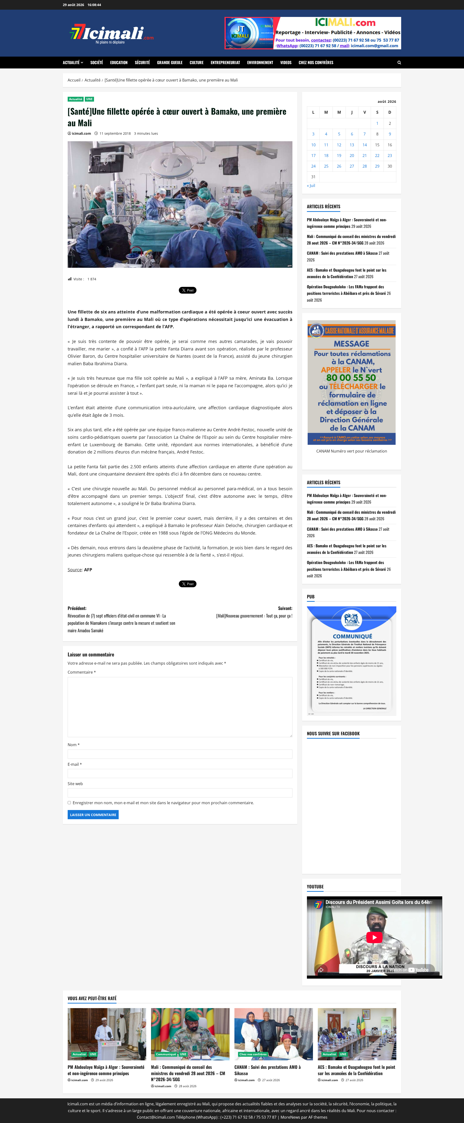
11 (326, 145)
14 (364, 145)
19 (339, 155)
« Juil (311, 185)
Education (119, 62)
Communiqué (166, 1054)
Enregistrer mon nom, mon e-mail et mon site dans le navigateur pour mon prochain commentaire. (163, 802)
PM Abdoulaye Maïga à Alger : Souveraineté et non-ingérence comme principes (106, 1070)
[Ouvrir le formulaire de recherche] (399, 62)
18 (326, 155)
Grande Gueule (169, 62)
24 (313, 166)
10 (313, 145)
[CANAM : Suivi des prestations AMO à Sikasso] (273, 1034)
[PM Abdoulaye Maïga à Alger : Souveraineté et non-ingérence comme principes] (107, 1034)
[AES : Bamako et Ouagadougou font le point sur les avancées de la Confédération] (357, 1034)
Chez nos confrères (316, 62)
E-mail (75, 764)
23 (390, 155)
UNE (89, 99)
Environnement (260, 62)
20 (352, 155)
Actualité (71, 62)
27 (352, 166)
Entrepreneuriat (225, 62)
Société (96, 62)
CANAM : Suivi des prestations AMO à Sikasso (342, 253)
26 (339, 166)
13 (352, 145)
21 (364, 155)
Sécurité (142, 62)
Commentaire (82, 672)
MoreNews (290, 1117)
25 (326, 166)
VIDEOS (285, 62)
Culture (196, 62)
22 (377, 155)
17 (313, 155)
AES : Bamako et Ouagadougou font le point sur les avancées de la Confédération (356, 1070)
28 (364, 166)
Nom (74, 744)
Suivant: (254, 612)
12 (339, 145)
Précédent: (121, 619)
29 (377, 166)
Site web (75, 783)
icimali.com (81, 133)
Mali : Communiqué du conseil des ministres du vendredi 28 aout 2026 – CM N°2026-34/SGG (188, 1073)
